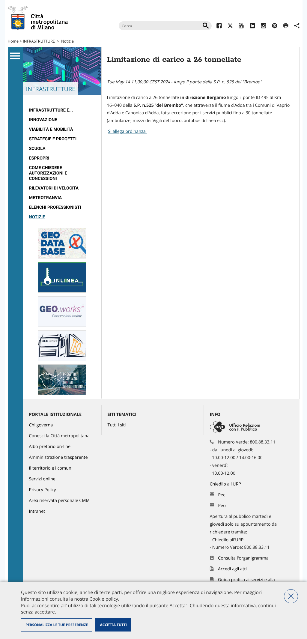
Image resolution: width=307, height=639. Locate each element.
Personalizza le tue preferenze (56, 624)
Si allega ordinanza (127, 131)
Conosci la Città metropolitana (59, 436)
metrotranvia (45, 197)
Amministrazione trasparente (58, 457)
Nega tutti (291, 596)
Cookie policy (103, 599)
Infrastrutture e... (51, 110)
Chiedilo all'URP (226, 484)
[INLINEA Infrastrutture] (62, 291)
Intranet (37, 511)
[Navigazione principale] (15, 56)
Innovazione (43, 119)
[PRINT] (285, 26)
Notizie (67, 41)
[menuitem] (62, 110)
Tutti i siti (117, 425)
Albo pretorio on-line (50, 446)
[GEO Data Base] (62, 257)
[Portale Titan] (62, 393)
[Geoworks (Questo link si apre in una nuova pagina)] (62, 325)
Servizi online (42, 479)
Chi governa (41, 425)
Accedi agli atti (232, 569)
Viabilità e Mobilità (51, 129)
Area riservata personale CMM (59, 500)
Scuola (37, 148)
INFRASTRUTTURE (39, 41)
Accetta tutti (113, 624)
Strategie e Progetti (53, 139)
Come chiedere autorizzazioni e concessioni (48, 173)
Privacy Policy (42, 490)
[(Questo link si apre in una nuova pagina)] (219, 26)
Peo (221, 506)
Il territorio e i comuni (51, 468)
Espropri (39, 158)
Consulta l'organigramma (243, 558)
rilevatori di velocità (54, 188)
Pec (221, 495)
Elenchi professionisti (55, 207)
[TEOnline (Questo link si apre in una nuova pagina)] (62, 360)
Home (13, 41)
